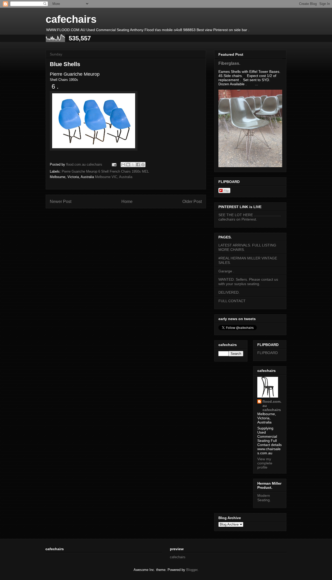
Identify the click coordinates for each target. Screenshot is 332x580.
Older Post (192, 201)
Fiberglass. (229, 63)
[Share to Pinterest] (143, 164)
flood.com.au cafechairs (271, 405)
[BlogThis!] (128, 164)
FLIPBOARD (267, 353)
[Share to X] (133, 164)
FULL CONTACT (232, 301)
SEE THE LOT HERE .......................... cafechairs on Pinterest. (249, 217)
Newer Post (60, 201)
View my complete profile (264, 463)
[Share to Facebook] (138, 164)
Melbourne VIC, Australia (113, 177)
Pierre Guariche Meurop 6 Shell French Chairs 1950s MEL (105, 171)
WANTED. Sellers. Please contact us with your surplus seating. (248, 281)
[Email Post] (113, 164)
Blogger (191, 570)
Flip (226, 190)
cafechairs (71, 19)
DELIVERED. (229, 292)
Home (127, 201)
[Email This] (123, 164)
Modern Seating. (264, 497)
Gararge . (226, 271)
